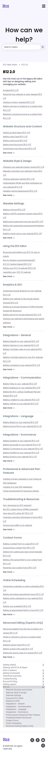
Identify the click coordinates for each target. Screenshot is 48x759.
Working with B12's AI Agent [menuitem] (15, 667)
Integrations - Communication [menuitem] (18, 706)
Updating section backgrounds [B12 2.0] (20, 191)
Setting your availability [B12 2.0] (17, 606)
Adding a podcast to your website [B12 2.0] (21, 365)
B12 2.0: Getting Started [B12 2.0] (17, 264)
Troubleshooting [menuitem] (10, 678)
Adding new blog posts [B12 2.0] (17, 144)
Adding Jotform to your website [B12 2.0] (20, 404)
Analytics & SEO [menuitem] (13, 701)
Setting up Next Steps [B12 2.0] (16, 133)
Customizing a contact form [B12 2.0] (19, 548)
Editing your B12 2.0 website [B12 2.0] (19, 268)
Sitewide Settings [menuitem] (13, 695)
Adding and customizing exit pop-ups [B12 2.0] (23, 222)
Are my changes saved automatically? (19, 260)
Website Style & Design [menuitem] (16, 692)
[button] (43, 688)
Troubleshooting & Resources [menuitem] (18, 717)
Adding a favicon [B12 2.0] (14, 210)
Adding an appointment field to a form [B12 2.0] (23, 610)
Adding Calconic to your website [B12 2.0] (21, 345)
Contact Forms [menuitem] (12, 720)
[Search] (42, 47)
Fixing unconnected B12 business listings (21, 491)
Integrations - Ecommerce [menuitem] (17, 712)
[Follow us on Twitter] (32, 740)
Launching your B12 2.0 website (17, 272)
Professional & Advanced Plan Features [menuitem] (23, 715)
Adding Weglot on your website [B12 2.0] (20, 422)
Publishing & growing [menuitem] (12, 676)
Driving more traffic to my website (17, 525)
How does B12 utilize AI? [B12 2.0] (18, 513)
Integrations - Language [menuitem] (16, 709)
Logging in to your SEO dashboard (17, 487)
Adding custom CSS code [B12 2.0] (18, 649)
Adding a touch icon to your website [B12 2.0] (22, 233)
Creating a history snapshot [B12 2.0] (18, 102)
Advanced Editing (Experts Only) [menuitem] (19, 726)
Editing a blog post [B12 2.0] (15, 141)
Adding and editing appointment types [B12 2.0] (23, 594)
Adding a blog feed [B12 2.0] (15, 137)
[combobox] (21, 47)
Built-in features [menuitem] (10, 670)
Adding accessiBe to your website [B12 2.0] (21, 445)
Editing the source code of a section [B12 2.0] (22, 653)
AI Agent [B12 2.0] (10, 90)
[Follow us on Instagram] (43, 746)
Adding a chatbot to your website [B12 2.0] (21, 400)
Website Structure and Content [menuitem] (19, 690)
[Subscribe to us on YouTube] (43, 740)
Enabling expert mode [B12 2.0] (16, 645)
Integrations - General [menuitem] (15, 704)
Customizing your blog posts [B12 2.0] (19, 148)
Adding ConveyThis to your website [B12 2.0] (22, 426)
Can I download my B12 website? (17, 505)
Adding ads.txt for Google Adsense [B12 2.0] (22, 315)
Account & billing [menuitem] (10, 681)
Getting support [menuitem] (9, 684)
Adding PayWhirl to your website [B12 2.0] (21, 453)
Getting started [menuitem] (9, 665)
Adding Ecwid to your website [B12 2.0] (20, 457)
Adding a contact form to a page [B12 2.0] (20, 544)
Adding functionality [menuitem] (11, 673)
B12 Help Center (10, 64)
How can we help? (24, 35)
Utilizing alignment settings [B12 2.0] (18, 179)
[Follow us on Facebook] (38, 740)
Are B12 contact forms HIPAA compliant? (20, 509)
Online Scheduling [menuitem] (13, 723)
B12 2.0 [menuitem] (6, 687)
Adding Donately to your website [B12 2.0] (21, 441)
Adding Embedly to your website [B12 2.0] (21, 341)
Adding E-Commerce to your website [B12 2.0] (23, 449)
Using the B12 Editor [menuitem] (15, 698)
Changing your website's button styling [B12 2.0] (23, 167)
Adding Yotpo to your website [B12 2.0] (20, 384)
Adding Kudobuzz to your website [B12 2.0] (21, 388)
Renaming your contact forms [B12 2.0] (19, 568)
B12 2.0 (24, 64)
